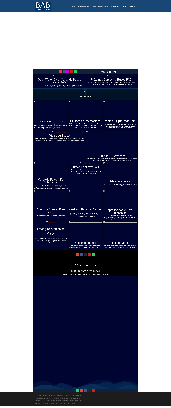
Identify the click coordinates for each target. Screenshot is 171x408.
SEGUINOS (85, 96)
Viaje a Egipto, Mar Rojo (120, 121)
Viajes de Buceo (59, 135)
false (135, 39)
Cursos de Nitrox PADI (85, 167)
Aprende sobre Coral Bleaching (120, 211)
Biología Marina (120, 243)
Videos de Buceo (85, 243)
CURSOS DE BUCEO (83, 6)
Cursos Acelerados (51, 121)
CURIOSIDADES (115, 6)
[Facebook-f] (64, 71)
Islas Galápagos (120, 181)
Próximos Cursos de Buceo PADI (111, 79)
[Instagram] (67, 71)
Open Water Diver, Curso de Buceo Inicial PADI (59, 81)
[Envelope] (60, 71)
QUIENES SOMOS (103, 6)
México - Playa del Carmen (85, 209)
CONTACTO (132, 6)
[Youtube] (71, 71)
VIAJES (93, 6)
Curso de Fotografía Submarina (50, 181)
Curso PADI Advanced (111, 156)
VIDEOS (124, 6)
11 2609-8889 (106, 72)
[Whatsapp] (75, 71)
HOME (73, 6)
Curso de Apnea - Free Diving (51, 211)
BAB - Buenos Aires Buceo (85, 271)
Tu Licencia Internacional (85, 121)
